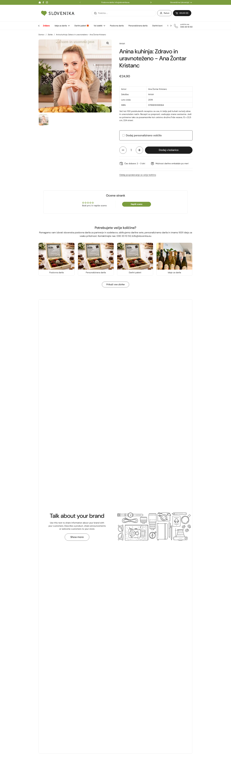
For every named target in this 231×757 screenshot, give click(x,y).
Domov (41, 34)
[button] (123, 150)
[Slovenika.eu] (57, 13)
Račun (166, 13)
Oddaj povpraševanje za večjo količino (137, 175)
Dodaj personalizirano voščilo (144, 135)
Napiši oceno (136, 204)
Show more (77, 537)
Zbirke (50, 34)
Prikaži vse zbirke (115, 284)
